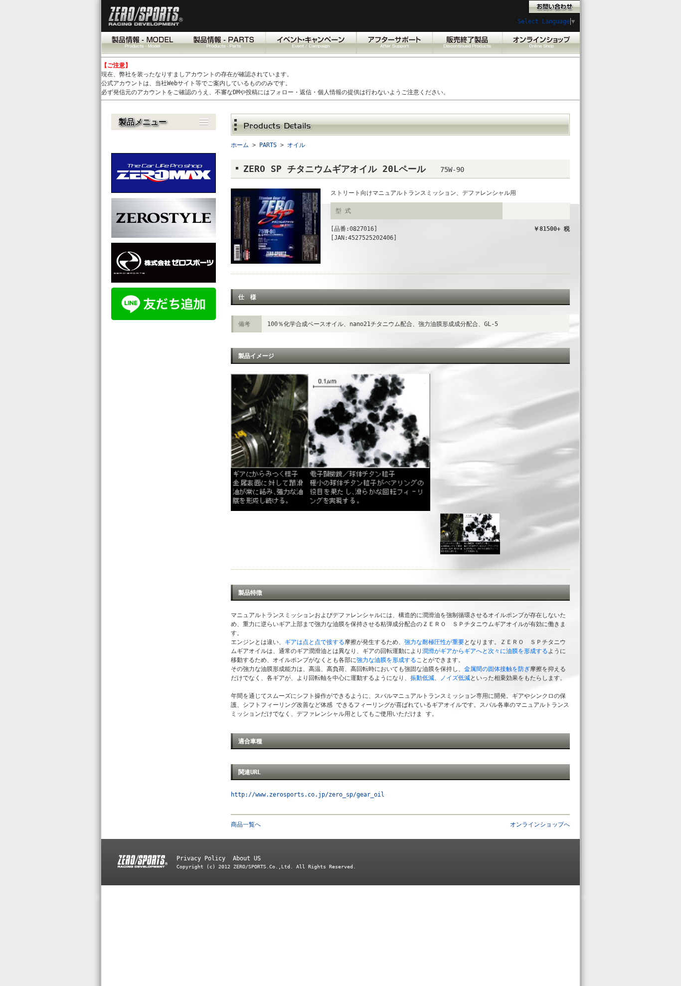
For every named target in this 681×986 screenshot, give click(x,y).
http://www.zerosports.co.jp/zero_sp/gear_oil (307, 794)
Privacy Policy (200, 858)
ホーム (240, 145)
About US (247, 858)
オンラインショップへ (540, 824)
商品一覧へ (246, 824)
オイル (296, 145)
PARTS (268, 145)
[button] (163, 122)
